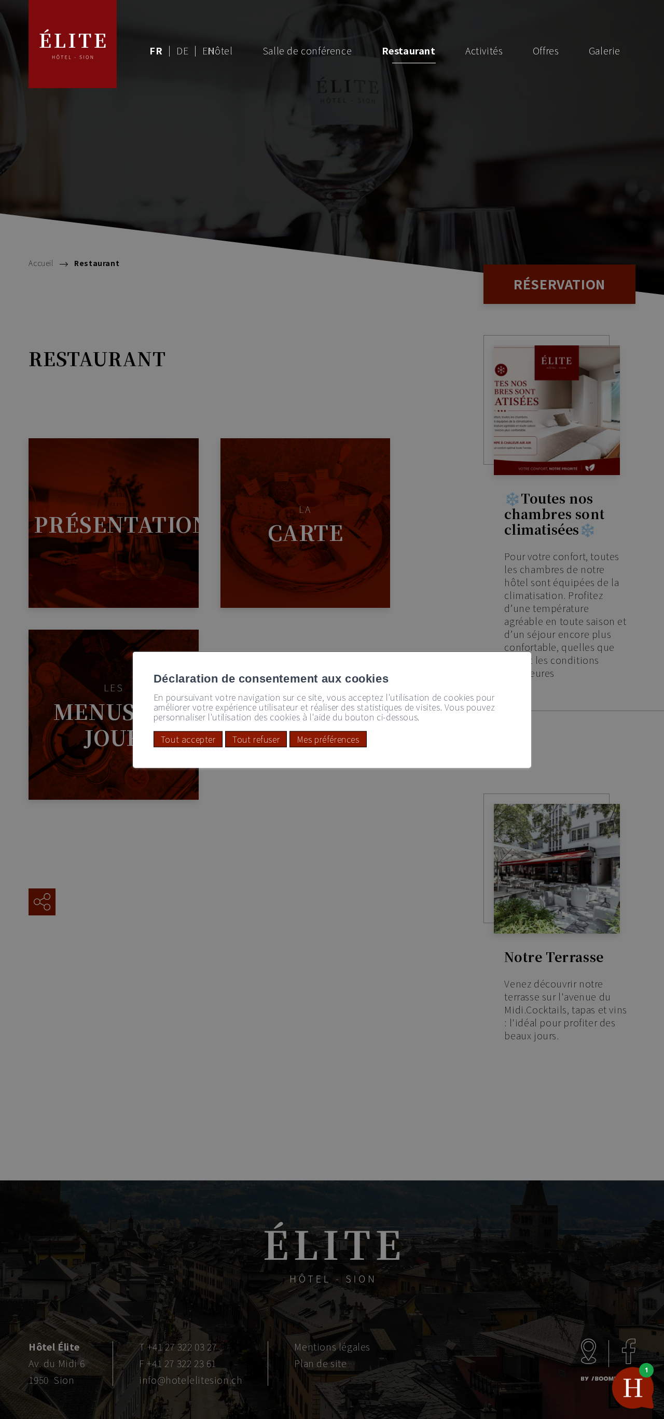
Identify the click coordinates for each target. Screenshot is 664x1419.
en (208, 50)
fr (155, 50)
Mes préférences (328, 739)
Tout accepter (188, 739)
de (182, 50)
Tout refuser (256, 739)
